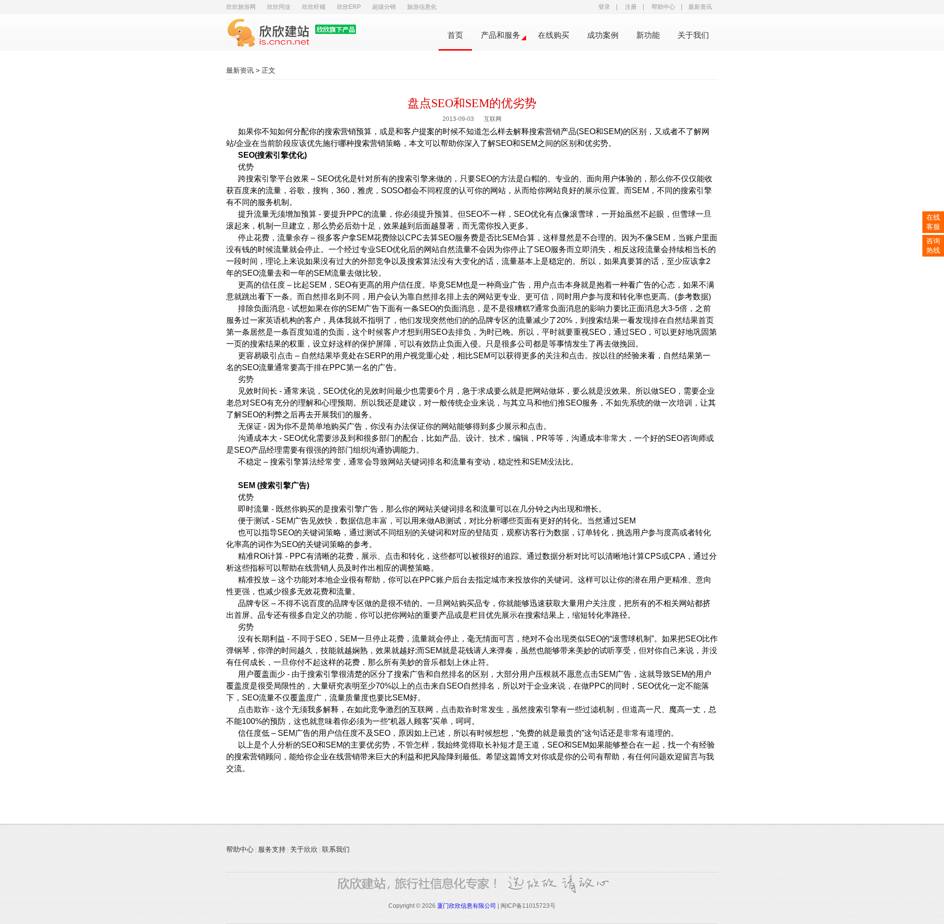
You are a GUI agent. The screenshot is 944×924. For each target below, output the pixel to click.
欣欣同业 (279, 6)
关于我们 (693, 35)
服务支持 (272, 849)
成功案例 (603, 35)
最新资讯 (700, 6)
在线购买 (553, 35)
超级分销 (384, 6)
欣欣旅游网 (241, 6)
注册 (631, 6)
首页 (455, 35)
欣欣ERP (349, 6)
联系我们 (336, 849)
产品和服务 (500, 35)
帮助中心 (663, 6)
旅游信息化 (422, 6)
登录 (604, 6)
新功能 (648, 35)
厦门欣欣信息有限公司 (466, 905)
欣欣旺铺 (313, 6)
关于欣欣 (304, 849)
